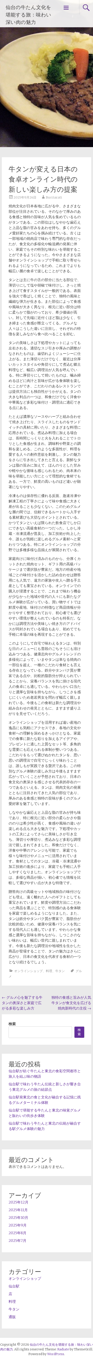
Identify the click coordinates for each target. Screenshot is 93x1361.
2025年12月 (18, 1202)
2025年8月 (17, 1233)
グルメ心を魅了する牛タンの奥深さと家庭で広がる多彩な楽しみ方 (22, 1002)
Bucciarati (54, 197)
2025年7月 (17, 1240)
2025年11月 (18, 1210)
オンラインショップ (28, 971)
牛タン (60, 971)
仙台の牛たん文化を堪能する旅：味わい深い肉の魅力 (28, 15)
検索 (12, 1023)
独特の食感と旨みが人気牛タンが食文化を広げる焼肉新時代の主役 (71, 1002)
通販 (12, 1317)
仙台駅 (14, 1286)
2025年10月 (18, 1217)
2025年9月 (18, 1225)
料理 (49, 971)
